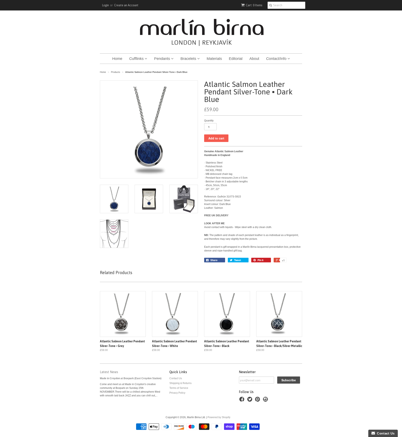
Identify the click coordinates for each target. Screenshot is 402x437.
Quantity (209, 120)
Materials (214, 59)
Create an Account (126, 5)
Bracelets (188, 59)
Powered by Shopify (218, 417)
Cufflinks (137, 59)
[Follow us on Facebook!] (242, 400)
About (254, 59)
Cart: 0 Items (254, 5)
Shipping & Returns (180, 383)
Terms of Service (178, 388)
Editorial (235, 59)
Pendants (162, 59)
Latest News (109, 372)
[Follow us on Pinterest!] (258, 400)
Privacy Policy (177, 392)
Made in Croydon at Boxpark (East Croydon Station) (130, 378)
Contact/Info (276, 59)
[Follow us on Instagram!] (266, 400)
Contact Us (175, 378)
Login (105, 5)
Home (117, 59)
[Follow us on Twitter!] (250, 400)
